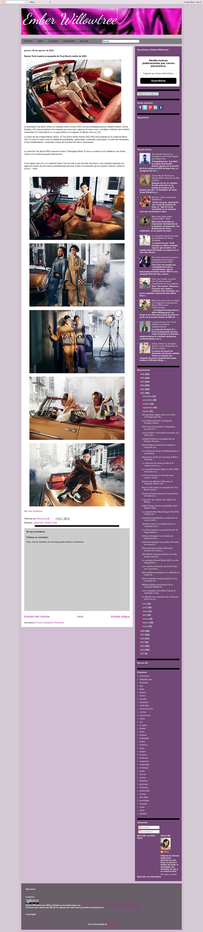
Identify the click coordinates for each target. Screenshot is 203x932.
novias (143, 777)
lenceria (143, 755)
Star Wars (144, 797)
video (142, 807)
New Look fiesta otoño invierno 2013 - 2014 (162, 217)
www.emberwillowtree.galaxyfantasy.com (123, 907)
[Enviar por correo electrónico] (57, 518)
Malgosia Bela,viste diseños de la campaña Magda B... (157, 586)
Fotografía (144, 738)
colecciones (39, 523)
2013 (142, 653)
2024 (142, 382)
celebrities (144, 705)
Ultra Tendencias (35, 511)
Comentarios (147, 832)
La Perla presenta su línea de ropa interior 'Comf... (157, 476)
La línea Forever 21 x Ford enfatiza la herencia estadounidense (164, 324)
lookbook (144, 758)
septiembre (148, 407)
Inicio (80, 616)
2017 (142, 642)
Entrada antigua (120, 616)
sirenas (143, 794)
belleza (143, 692)
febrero (146, 622)
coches (143, 712)
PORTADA (28, 41)
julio (145, 604)
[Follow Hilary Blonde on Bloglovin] (148, 95)
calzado (143, 699)
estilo (142, 732)
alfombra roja (146, 679)
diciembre (147, 396)
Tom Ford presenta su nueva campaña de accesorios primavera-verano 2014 (165, 259)
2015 (142, 646)
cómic (142, 719)
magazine (144, 761)
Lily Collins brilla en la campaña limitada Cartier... (157, 422)
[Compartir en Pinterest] (68, 518)
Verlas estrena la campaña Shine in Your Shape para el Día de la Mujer (165, 346)
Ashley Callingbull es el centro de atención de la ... (157, 537)
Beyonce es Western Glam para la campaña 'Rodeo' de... (157, 482)
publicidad (144, 791)
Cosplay (143, 725)
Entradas (145, 827)
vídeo (142, 810)
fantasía (143, 735)
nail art (143, 774)
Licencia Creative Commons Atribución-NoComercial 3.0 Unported (111, 905)
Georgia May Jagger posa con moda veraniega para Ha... (158, 416)
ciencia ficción (146, 709)
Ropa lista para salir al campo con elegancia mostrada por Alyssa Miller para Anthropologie (165, 304)
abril (145, 615)
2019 (142, 635)
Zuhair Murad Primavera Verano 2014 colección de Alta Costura (165, 178)
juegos (143, 751)
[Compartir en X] (62, 518)
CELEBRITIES (69, 41)
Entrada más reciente (37, 616)
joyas (142, 748)
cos (141, 722)
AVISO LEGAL (32, 917)
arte (141, 686)
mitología (144, 768)
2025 (142, 378)
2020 (142, 631)
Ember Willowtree (70, 19)
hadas (142, 741)
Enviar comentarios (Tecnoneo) (50, 622)
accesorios (145, 676)
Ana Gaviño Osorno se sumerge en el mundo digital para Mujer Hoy (165, 156)
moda (54, 523)
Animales (144, 683)
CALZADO (53, 41)
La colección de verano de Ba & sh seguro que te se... (158, 464)
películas (144, 784)
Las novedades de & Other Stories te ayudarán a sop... (159, 592)
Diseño (48, 523)
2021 (142, 393)
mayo (145, 611)
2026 (142, 374)
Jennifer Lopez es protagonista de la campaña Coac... (159, 525)
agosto (146, 411)
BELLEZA (84, 41)
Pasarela (143, 781)
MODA (41, 41)
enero (145, 626)
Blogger (111, 924)
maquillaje (144, 764)
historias (144, 745)
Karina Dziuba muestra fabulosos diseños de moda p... (157, 549)
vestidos (143, 804)
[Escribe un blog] (59, 518)
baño (142, 689)
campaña (144, 702)
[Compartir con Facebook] (65, 518)
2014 (142, 650)
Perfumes (144, 787)
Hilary (166, 852)
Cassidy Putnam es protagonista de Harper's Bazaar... (158, 440)
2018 (142, 638)
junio (145, 607)
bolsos (143, 696)
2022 (142, 389)
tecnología (144, 800)
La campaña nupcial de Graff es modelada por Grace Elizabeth (165, 238)
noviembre (148, 400)
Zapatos (143, 813)
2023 (142, 385)
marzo (146, 619)
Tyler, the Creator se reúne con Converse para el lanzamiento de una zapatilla (165, 281)
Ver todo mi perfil (169, 874)
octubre (146, 404)
